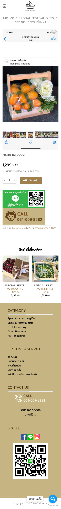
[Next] (58, 279)
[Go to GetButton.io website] (52, 505)
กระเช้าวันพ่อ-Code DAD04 (16, 291)
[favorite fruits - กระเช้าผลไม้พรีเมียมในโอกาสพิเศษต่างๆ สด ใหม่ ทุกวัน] (30, 6)
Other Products (17, 331)
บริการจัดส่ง (14, 370)
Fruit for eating (17, 327)
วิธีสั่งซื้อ (12, 357)
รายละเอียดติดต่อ (30, 410)
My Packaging (16, 336)
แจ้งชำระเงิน (14, 365)
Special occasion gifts (21, 318)
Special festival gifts (36, 18)
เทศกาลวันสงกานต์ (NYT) (30, 22)
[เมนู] (56, 6)
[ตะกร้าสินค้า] (4, 6)
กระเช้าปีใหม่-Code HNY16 (45, 291)
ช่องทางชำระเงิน (16, 361)
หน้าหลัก (8, 18)
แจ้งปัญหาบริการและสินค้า (22, 374)
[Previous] (2, 279)
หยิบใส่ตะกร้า (31, 180)
